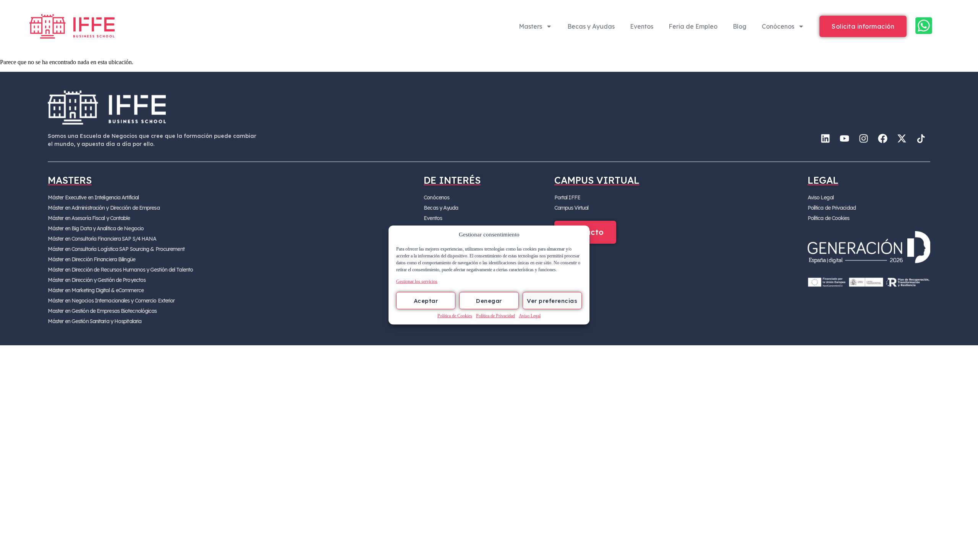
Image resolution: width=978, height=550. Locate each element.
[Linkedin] (825, 138)
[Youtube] (844, 138)
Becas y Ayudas (591, 26)
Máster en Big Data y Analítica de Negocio (96, 228)
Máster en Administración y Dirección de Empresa (104, 207)
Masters (530, 26)
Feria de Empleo (693, 26)
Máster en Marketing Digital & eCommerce (96, 290)
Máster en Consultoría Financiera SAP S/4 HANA (102, 238)
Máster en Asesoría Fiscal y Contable (89, 218)
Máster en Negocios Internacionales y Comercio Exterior (111, 300)
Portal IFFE (567, 197)
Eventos (641, 26)
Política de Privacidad (495, 316)
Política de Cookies (454, 316)
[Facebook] (882, 138)
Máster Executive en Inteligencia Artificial (93, 197)
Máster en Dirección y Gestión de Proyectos (97, 280)
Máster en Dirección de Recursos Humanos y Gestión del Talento (120, 269)
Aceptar (426, 300)
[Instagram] (863, 138)
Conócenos (778, 26)
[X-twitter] (901, 138)
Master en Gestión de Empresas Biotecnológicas (102, 310)
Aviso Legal (530, 316)
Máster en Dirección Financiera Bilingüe (91, 259)
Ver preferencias (552, 300)
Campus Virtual (571, 207)
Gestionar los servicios (416, 281)
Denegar (489, 300)
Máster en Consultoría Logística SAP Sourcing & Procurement (116, 249)
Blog (739, 26)
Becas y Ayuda (441, 207)
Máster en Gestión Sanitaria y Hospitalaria (94, 321)
